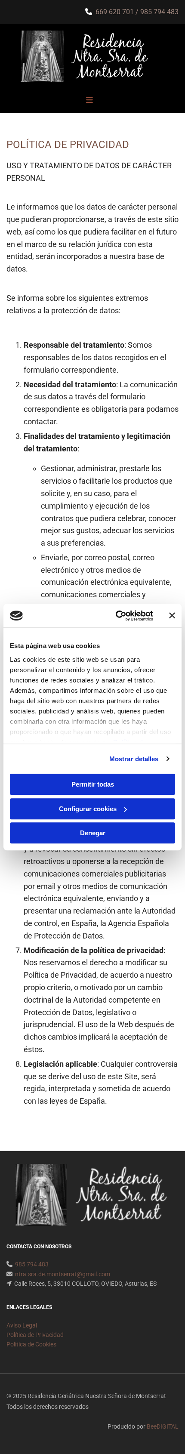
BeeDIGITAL (163, 1426)
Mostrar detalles (134, 759)
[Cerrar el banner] (172, 616)
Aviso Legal (21, 1325)
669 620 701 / (118, 12)
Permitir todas (92, 784)
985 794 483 (159, 12)
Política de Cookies (31, 1344)
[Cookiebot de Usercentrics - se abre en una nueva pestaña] (116, 615)
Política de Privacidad (35, 1334)
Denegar (92, 833)
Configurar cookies (88, 808)
